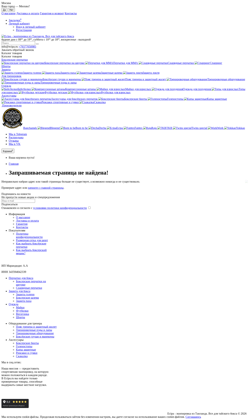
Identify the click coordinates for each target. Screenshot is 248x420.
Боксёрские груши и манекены (35, 336)
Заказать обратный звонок (17, 49)
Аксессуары (8, 95)
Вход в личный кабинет (31, 26)
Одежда (6, 85)
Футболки (22, 310)
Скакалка (22, 356)
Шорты (6, 66)
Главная (14, 163)
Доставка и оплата (27, 13)
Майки (20, 307)
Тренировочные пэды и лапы (34, 330)
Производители (11, 105)
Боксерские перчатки (14, 59)
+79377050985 (27, 46)
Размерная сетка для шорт (32, 240)
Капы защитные (26, 349)
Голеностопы (24, 346)
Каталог (11, 56)
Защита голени (25, 294)
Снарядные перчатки (29, 287)
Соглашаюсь (193, 416)
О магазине (8, 13)
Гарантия (21, 223)
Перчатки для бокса (21, 278)
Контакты (71, 13)
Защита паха (23, 300)
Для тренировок (11, 76)
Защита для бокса (19, 291)
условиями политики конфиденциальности (60, 207)
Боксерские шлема (27, 297)
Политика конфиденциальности (29, 235)
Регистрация (24, 30)
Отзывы (14, 140)
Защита (6, 69)
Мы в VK (15, 144)
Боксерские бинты (27, 343)
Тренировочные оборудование (35, 333)
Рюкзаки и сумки (26, 352)
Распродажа (16, 137)
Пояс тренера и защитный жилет (36, 326)
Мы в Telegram (18, 134)
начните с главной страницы (46, 187)
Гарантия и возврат (52, 13)
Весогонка (22, 314)
